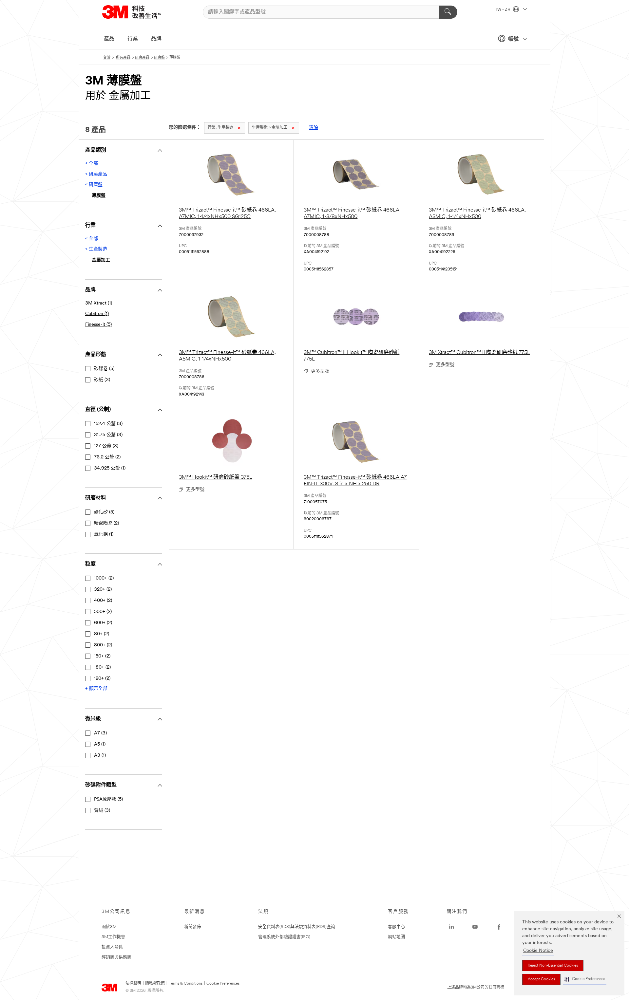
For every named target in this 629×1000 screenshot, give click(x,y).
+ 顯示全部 (96, 688)
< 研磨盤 (94, 184)
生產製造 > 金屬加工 (269, 128)
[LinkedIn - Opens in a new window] (451, 927)
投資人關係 (112, 947)
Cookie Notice (538, 950)
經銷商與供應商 (116, 957)
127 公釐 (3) (106, 446)
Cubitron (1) (97, 313)
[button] (584, 979)
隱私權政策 (155, 984)
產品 (109, 39)
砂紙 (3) (102, 380)
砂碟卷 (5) (104, 368)
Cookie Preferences (222, 984)
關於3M (109, 927)
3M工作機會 (113, 937)
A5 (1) (99, 744)
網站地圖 (396, 937)
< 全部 (91, 163)
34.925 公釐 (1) (109, 468)
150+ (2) (102, 656)
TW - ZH (503, 10)
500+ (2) (103, 611)
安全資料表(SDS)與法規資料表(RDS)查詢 (296, 927)
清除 (313, 127)
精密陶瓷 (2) (106, 523)
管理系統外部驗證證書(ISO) (284, 937)
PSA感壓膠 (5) (108, 799)
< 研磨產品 (96, 174)
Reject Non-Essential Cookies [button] (553, 966)
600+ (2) (103, 622)
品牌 (156, 39)
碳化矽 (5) (104, 512)
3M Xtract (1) (98, 303)
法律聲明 (133, 984)
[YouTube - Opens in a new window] (475, 927)
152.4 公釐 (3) (108, 423)
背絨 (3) (102, 810)
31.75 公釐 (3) (108, 435)
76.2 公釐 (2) (107, 457)
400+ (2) (103, 600)
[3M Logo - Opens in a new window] (140, 12)
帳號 (513, 39)
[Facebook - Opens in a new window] (499, 927)
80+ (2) (101, 634)
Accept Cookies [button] (541, 979)
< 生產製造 (96, 249)
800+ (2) (103, 645)
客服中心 (396, 927)
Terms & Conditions (185, 984)
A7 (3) (100, 733)
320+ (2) (103, 589)
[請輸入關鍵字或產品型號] (448, 12)
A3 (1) (100, 755)
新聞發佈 (192, 927)
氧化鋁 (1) (103, 534)
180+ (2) (102, 667)
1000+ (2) (104, 578)
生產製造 (220, 128)
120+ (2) (102, 678)
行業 (132, 39)
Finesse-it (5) (98, 324)
